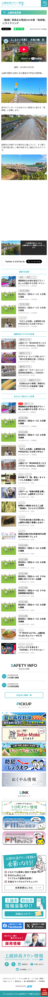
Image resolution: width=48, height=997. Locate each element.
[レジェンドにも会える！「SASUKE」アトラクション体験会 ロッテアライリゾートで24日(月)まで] (8, 648)
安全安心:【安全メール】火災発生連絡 (32, 436)
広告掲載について (26, 969)
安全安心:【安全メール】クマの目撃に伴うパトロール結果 (32, 577)
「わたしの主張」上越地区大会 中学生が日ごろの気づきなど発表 (31, 450)
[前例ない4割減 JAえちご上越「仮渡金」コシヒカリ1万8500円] (8, 506)
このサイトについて (9, 978)
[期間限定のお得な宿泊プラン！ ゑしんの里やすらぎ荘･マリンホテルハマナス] (8, 407)
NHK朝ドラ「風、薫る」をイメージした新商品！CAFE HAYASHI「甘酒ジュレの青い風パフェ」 (31, 478)
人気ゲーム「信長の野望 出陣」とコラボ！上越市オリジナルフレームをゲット (31, 492)
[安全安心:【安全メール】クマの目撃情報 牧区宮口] (8, 591)
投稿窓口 (25, 964)
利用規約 (42, 981)
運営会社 (18, 981)
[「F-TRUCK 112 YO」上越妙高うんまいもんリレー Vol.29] (8, 634)
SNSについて (7, 981)
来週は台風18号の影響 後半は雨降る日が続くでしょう (32, 535)
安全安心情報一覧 (24, 695)
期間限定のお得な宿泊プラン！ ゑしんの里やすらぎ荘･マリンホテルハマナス (32, 407)
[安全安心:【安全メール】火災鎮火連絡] (8, 422)
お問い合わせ (38, 964)
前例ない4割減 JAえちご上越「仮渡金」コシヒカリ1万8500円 (31, 507)
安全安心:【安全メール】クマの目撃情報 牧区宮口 (32, 591)
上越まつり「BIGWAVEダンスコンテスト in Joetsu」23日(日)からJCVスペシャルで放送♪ (32, 464)
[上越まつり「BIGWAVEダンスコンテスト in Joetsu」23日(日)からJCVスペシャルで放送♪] (8, 464)
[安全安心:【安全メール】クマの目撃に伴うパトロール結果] (8, 577)
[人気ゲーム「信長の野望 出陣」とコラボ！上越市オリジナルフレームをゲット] (8, 492)
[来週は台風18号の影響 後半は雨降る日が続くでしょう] (8, 535)
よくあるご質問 (37, 978)
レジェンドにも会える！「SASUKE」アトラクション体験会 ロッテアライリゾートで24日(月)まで (32, 648)
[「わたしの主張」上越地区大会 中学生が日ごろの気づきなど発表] (8, 450)
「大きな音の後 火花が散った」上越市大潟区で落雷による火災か (31, 521)
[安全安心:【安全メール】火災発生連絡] (8, 436)
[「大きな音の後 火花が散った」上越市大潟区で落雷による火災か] (8, 521)
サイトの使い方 (24, 978)
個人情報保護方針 (30, 981)
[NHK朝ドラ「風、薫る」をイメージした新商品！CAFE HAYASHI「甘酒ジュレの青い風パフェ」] (8, 478)
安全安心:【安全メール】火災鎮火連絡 (32, 422)
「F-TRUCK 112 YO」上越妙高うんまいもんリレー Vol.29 (31, 634)
